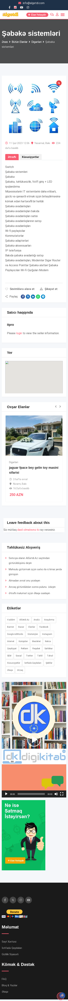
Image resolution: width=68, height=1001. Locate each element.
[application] (34, 739)
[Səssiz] (56, 794)
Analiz (37, 620)
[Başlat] (6, 794)
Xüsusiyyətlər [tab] (30, 157)
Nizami (17, 483)
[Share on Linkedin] (33, 297)
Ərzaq (20, 670)
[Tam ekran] (61, 794)
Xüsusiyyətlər (13, 663)
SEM (9, 656)
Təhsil (50, 656)
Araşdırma (49, 620)
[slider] (31, 794)
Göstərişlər (33, 634)
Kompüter (23, 641)
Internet (10, 641)
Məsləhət (36, 641)
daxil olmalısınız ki (28, 529)
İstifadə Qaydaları (32, 663)
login (19, 333)
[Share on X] (28, 297)
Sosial (19, 656)
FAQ (4, 979)
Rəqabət (36, 648)
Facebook (43, 627)
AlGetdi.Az (24, 620)
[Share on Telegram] (43, 297)
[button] (34, 374)
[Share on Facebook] (23, 297)
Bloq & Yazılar (9, 985)
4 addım (11, 620)
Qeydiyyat (12, 648)
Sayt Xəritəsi (9, 941)
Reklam (24, 648)
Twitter (29, 656)
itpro (10, 324)
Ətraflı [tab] (12, 157)
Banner (10, 627)
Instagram (47, 634)
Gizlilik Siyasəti (10, 954)
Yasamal (39, 143)
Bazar (21, 627)
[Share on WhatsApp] (38, 297)
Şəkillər (49, 663)
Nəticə (48, 641)
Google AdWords (15, 634)
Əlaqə (37, 593)
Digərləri (13, 462)
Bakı (47, 143)
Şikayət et (51, 289)
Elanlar (31, 627)
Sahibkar (48, 648)
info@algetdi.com (33, 3)
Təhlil (40, 656)
